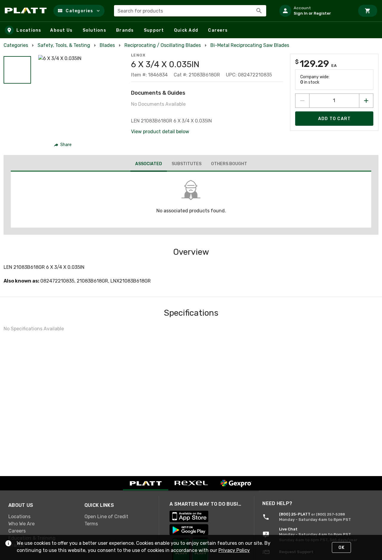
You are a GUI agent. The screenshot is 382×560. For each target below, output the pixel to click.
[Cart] (367, 11)
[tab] (148, 164)
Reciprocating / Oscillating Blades (162, 45)
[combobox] (190, 10)
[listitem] (314, 10)
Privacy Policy (234, 550)
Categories (16, 45)
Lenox (138, 55)
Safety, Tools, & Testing (64, 45)
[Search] (259, 10)
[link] (42, 516)
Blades (107, 45)
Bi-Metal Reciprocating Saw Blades (249, 45)
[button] (78, 11)
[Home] (27, 11)
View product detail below (160, 131)
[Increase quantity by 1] (366, 101)
